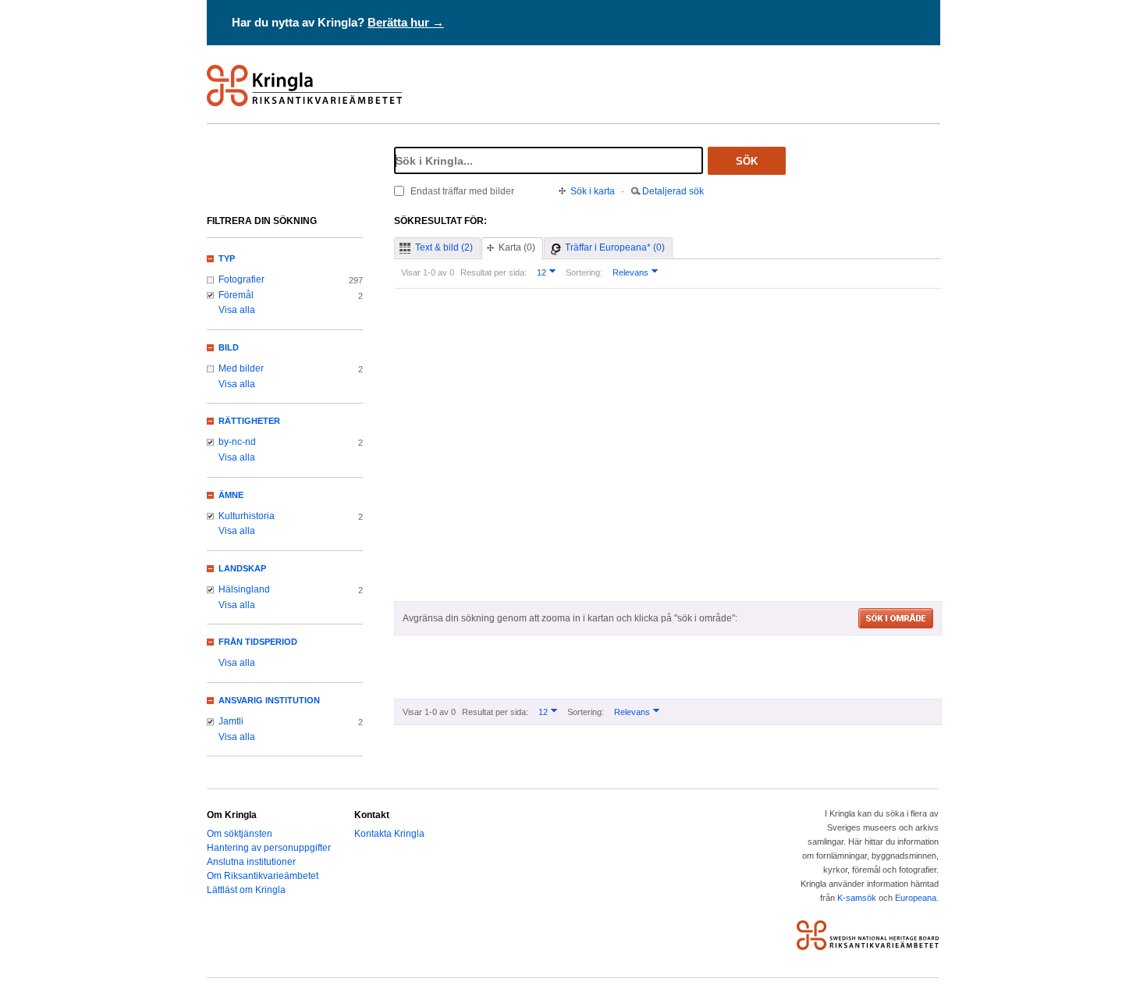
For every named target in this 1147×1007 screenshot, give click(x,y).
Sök (747, 161)
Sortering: (584, 272)
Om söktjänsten (239, 833)
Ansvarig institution (269, 700)
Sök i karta (592, 191)
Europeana (915, 897)
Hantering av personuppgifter (269, 847)
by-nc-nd (237, 441)
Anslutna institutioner (251, 861)
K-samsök (856, 897)
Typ (226, 258)
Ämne (230, 495)
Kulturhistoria (246, 516)
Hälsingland (244, 589)
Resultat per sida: (493, 272)
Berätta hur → (406, 22)
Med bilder (241, 368)
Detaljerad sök (673, 191)
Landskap (242, 568)
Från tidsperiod (257, 641)
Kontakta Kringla (389, 833)
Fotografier (241, 279)
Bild (228, 347)
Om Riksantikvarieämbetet (262, 875)
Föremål (236, 295)
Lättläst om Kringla (246, 889)
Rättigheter (249, 420)
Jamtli (230, 721)
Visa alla (236, 309)
